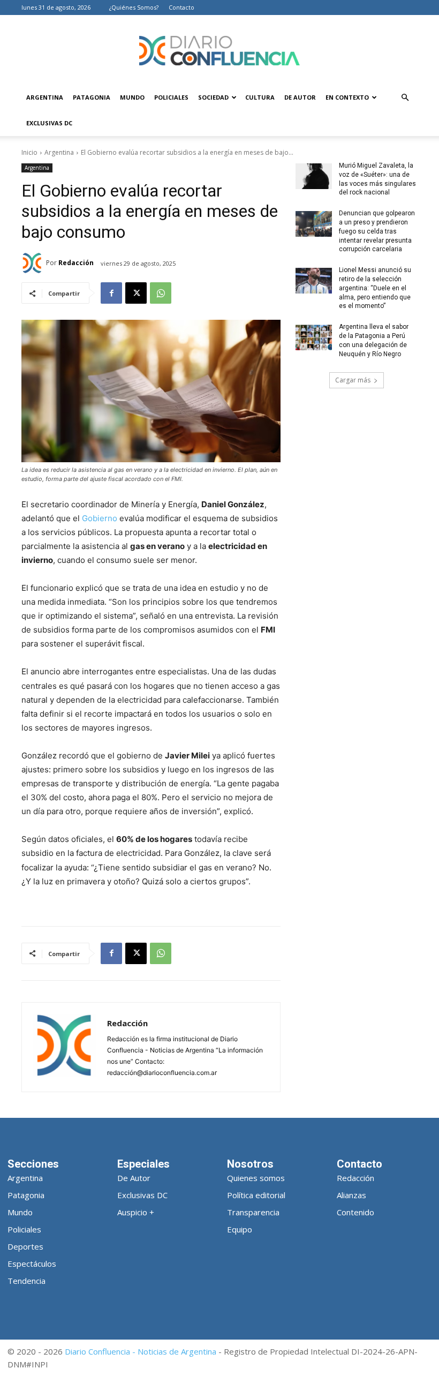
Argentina (44, 97)
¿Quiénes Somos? (133, 7)
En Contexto (347, 97)
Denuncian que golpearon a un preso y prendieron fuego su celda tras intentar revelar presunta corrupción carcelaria (377, 231)
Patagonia (91, 97)
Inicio (29, 152)
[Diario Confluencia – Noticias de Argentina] (219, 50)
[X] (136, 293)
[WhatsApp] (160, 293)
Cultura (260, 97)
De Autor (300, 97)
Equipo (239, 1229)
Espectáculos (31, 1263)
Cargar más (352, 380)
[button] (405, 98)
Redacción (76, 262)
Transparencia (253, 1212)
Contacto (181, 7)
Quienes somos (256, 1177)
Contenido (355, 1212)
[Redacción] (33, 263)
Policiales (171, 97)
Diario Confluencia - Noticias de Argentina (140, 1351)
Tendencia (26, 1280)
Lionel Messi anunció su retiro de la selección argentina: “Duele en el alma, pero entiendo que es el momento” (375, 288)
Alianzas (351, 1195)
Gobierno (99, 518)
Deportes (25, 1246)
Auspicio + (135, 1212)
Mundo (132, 97)
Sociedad (213, 97)
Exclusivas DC (49, 123)
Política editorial (256, 1195)
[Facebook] (111, 293)
